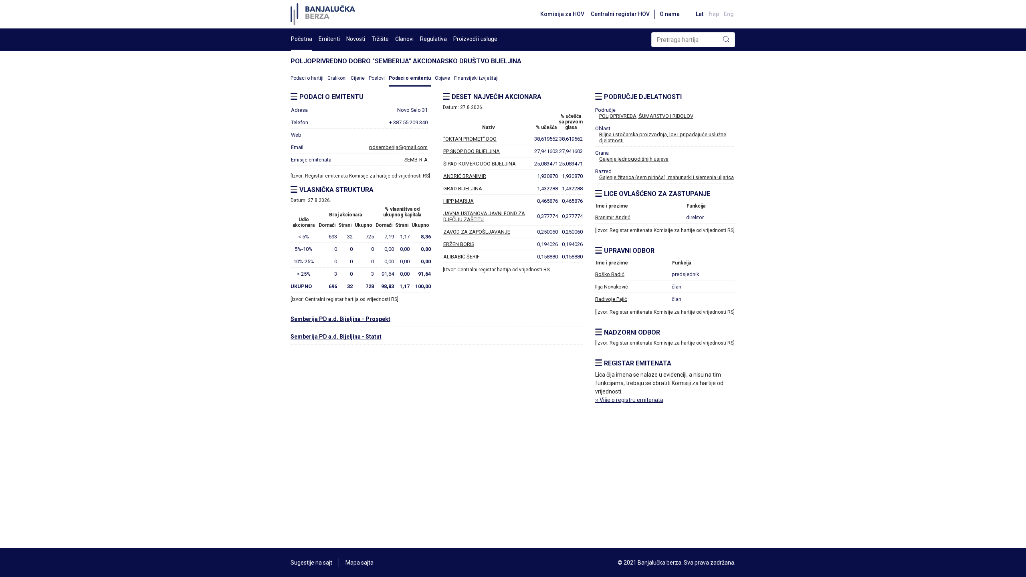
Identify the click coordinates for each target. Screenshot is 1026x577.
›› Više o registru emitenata (629, 400)
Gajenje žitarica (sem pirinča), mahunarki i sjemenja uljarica (666, 177)
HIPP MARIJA (458, 201)
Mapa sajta (359, 562)
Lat (699, 14)
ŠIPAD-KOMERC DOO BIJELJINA (479, 164)
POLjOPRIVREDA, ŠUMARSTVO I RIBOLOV (646, 116)
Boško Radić (609, 274)
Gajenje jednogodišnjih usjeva (634, 159)
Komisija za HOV (562, 14)
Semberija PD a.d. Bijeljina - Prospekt (340, 319)
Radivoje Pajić (611, 299)
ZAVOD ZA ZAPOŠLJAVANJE (476, 232)
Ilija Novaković (611, 287)
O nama (670, 14)
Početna (301, 39)
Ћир (713, 14)
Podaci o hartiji (307, 78)
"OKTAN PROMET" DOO (470, 139)
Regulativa (433, 39)
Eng (729, 14)
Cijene (358, 78)
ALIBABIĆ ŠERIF (461, 257)
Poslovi (377, 78)
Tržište (380, 39)
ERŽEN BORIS (458, 244)
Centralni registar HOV (620, 14)
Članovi (404, 39)
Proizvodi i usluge (475, 39)
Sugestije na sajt (311, 562)
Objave (442, 78)
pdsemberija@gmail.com (398, 147)
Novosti (355, 39)
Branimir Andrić (612, 217)
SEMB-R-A (416, 160)
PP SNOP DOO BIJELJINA (471, 151)
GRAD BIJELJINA (462, 189)
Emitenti (329, 39)
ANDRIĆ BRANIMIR (464, 176)
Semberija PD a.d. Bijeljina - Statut (336, 336)
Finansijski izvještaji (476, 78)
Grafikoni (337, 78)
